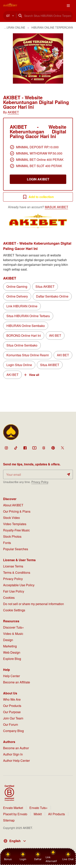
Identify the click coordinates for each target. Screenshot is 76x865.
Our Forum (10, 724)
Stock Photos (12, 536)
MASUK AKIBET (56, 207)
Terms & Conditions (16, 572)
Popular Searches (15, 549)
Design (8, 640)
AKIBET (13, 112)
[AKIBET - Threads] (43, 447)
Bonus (8, 859)
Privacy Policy (39, 482)
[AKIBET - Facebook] (25, 447)
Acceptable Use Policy (18, 585)
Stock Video (11, 517)
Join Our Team (13, 718)
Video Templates (14, 524)
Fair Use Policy (13, 591)
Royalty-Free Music (16, 530)
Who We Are (12, 699)
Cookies (9, 597)
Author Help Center (16, 760)
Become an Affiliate (16, 682)
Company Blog (13, 730)
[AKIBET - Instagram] (6, 447)
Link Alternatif (51, 859)
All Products (56, 814)
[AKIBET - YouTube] (34, 447)
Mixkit (38, 814)
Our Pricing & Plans (16, 511)
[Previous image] (8, 58)
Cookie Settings (14, 610)
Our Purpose (12, 712)
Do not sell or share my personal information (33, 604)
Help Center (11, 676)
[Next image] (67, 58)
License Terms (13, 566)
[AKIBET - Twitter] (62, 447)
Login (23, 859)
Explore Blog (12, 658)
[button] (38, 58)
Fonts (7, 542)
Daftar (37, 859)
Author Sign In (13, 754)
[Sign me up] (68, 474)
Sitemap (9, 820)
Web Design (11, 652)
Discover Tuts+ (13, 627)
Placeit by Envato (15, 814)
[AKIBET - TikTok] (15, 447)
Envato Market (13, 807)
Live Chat (68, 859)
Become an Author (16, 748)
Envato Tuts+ (38, 807)
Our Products (12, 705)
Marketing (10, 646)
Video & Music (13, 633)
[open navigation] (68, 5)
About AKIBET (13, 505)
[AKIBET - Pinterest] (53, 447)
